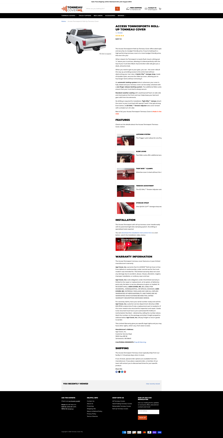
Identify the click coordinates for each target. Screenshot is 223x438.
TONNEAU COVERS (68, 15)
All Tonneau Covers (118, 401)
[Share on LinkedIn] (122, 372)
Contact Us (90, 401)
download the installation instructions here (136, 233)
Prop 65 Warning (140, 342)
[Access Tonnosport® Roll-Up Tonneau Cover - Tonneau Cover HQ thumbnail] (66, 68)
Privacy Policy (91, 414)
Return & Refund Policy (94, 411)
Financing (90, 406)
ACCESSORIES (110, 15)
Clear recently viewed (153, 383)
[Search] (117, 9)
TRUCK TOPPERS (85, 15)
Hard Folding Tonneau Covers (122, 403)
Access (120, 33)
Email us (71, 409)
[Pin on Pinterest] (125, 372)
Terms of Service (92, 416)
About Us (90, 403)
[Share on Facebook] (117, 372)
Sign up (142, 418)
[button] (120, 35)
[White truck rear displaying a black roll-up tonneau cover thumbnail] (101, 61)
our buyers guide (74, 401)
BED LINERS (98, 15)
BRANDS (121, 15)
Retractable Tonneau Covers (121, 406)
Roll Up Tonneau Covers (120, 409)
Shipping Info (91, 409)
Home (63, 21)
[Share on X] (119, 372)
